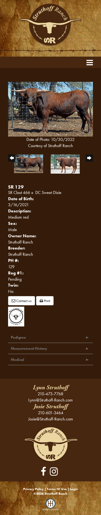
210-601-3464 (50, 413)
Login (74, 489)
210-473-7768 (50, 394)
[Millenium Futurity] (17, 316)
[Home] (50, 444)
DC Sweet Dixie (48, 192)
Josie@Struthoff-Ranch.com (50, 419)
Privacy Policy (33, 489)
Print (46, 300)
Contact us (23, 300)
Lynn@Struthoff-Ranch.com (50, 400)
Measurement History (29, 348)
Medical (17, 359)
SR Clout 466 (19, 192)
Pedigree (18, 337)
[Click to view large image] (50, 109)
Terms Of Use (57, 489)
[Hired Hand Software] (50, 507)
